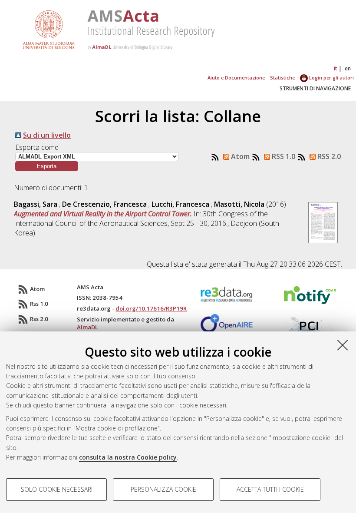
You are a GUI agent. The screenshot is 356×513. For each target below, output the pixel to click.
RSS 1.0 (282, 156)
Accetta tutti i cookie (270, 489)
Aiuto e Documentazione (236, 77)
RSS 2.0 (328, 156)
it (335, 68)
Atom (239, 156)
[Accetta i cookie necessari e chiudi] (342, 345)
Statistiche (282, 77)
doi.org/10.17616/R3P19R (151, 308)
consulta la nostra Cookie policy (128, 457)
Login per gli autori (331, 77)
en (348, 68)
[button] (46, 166)
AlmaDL (87, 327)
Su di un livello (47, 135)
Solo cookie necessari (56, 489)
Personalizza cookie (163, 489)
